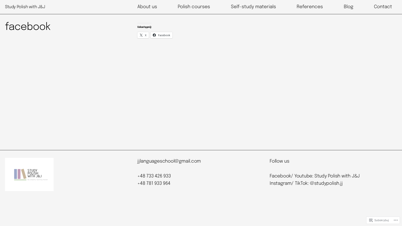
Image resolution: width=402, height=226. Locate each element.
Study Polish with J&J (25, 7)
